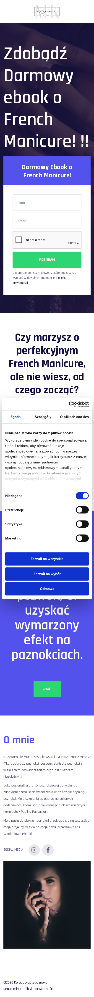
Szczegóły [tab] (43, 417)
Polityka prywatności (38, 988)
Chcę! (47, 689)
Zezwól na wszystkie (47, 559)
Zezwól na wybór (47, 574)
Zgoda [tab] (15, 417)
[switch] (82, 509)
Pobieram (47, 259)
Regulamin (11, 988)
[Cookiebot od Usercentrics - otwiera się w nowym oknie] (69, 404)
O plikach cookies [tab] (74, 417)
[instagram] (34, 850)
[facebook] (48, 850)
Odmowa (47, 589)
